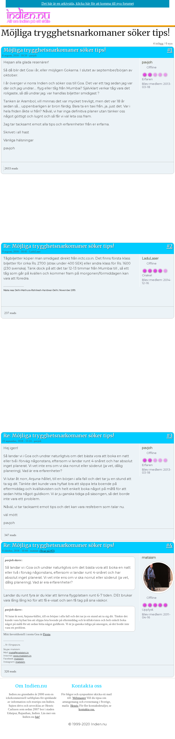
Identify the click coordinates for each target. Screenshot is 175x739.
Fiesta (46, 634)
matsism (19, 658)
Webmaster (79, 698)
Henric (74, 705)
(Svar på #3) (47, 550)
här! (37, 716)
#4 (169, 545)
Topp (170, 167)
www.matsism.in (22, 655)
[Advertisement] (87, 208)
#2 (169, 246)
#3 (169, 436)
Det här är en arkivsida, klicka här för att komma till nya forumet (87, 3)
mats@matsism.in (19, 652)
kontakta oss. (87, 709)
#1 (169, 50)
